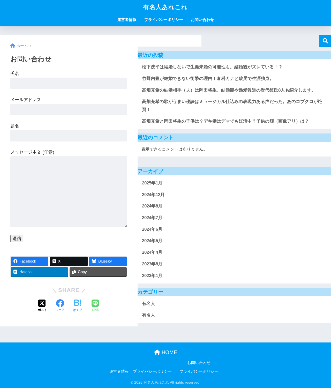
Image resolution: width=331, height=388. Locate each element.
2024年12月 (153, 194)
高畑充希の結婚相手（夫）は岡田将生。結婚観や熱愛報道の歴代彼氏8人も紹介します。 (229, 90)
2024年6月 (152, 229)
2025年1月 (152, 183)
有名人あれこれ (165, 7)
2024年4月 (152, 252)
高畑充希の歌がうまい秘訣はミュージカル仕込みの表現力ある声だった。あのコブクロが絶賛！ (232, 105)
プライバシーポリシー (163, 19)
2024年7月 (152, 217)
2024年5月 (152, 240)
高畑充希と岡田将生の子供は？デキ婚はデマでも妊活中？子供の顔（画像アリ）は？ (225, 121)
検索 (325, 41)
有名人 (148, 303)
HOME (168, 352)
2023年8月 (152, 264)
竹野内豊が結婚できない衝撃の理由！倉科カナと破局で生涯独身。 (208, 78)
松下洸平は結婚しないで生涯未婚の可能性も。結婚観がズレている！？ (212, 66)
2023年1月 (152, 275)
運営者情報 (127, 19)
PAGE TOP (318, 372)
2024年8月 (152, 206)
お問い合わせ (202, 19)
